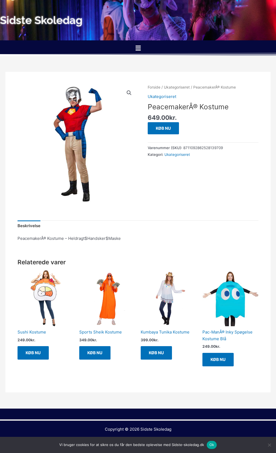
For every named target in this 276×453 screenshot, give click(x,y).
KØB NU (163, 128)
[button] (138, 48)
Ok (211, 445)
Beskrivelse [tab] (29, 225)
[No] (269, 445)
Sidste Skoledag (155, 429)
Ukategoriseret (177, 87)
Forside (154, 87)
